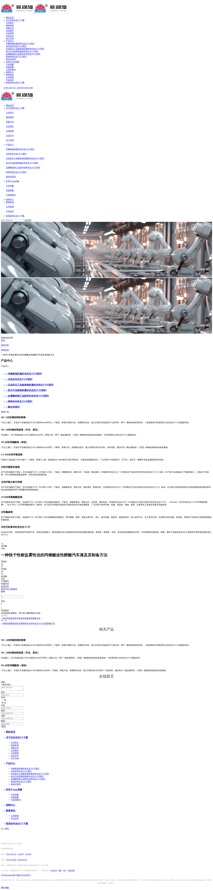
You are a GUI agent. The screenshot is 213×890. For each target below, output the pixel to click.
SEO (64, 870)
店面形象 (10, 67)
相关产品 (5, 589)
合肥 (60, 870)
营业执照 (71, 870)
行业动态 (10, 80)
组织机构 (10, 25)
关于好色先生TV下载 (15, 20)
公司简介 (10, 23)
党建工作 (10, 28)
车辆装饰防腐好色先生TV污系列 (20, 44)
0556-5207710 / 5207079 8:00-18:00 (18, 88)
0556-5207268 (11, 860)
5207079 (21, 854)
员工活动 (10, 38)
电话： (4, 711)
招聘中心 (10, 72)
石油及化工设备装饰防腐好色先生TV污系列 (25, 49)
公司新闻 (10, 77)
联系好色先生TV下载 (15, 82)
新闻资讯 (10, 75)
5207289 (28, 854)
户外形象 (10, 64)
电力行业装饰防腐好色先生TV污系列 (22, 51)
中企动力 (53, 870)
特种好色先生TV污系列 (16, 56)
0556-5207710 (11, 854)
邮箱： (4, 721)
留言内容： (6, 685)
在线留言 (13, 589)
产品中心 (10, 41)
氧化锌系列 (11, 59)
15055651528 (22, 860)
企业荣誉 (10, 33)
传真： (4, 716)
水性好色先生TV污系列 (16, 46)
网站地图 (5, 888)
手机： (4, 705)
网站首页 (10, 18)
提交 (3, 726)
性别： (4, 697)
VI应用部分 (11, 69)
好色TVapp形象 (12, 62)
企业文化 (10, 36)
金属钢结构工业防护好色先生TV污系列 (23, 54)
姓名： (4, 692)
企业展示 (10, 31)
